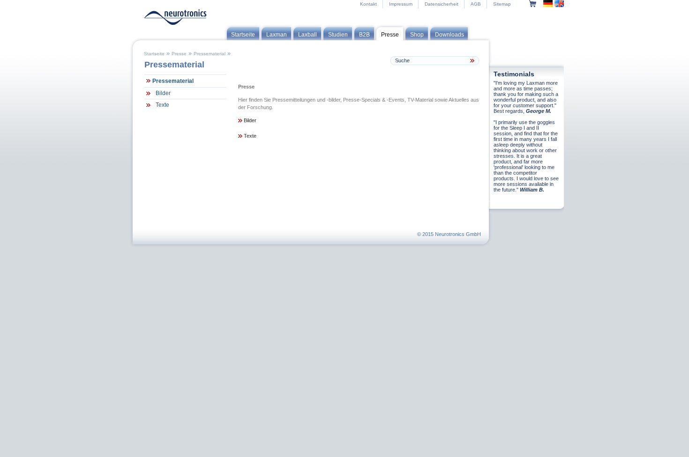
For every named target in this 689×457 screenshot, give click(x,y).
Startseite (154, 53)
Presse (179, 53)
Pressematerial (209, 53)
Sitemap (502, 4)
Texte (162, 105)
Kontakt (368, 4)
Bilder (163, 93)
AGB (476, 4)
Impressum (400, 4)
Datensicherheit (441, 4)
